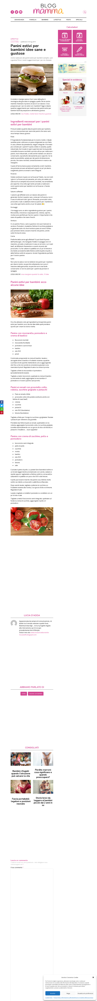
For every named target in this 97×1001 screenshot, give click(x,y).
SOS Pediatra (79, 93)
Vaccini (65, 93)
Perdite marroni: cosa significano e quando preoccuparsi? (43, 773)
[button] (93, 977)
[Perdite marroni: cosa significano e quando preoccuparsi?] (43, 759)
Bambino (45, 20)
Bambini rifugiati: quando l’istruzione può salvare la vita (20, 773)
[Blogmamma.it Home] (48, 9)
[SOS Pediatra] (79, 87)
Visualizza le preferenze (85, 993)
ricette (24, 693)
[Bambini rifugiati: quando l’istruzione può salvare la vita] (21, 759)
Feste (68, 20)
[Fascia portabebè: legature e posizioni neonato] (21, 786)
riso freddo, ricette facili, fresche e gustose (36, 114)
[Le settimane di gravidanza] (79, 100)
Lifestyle (57, 20)
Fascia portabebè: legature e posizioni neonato (21, 801)
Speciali (79, 20)
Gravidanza (19, 20)
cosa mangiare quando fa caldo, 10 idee (35, 274)
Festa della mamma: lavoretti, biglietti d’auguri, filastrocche (65, 109)
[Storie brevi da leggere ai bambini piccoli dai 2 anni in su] (43, 787)
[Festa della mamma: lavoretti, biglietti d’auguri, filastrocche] (65, 100)
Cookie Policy (49, 997)
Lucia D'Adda (15, 42)
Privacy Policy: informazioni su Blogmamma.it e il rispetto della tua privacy (73, 997)
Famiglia (32, 20)
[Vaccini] (65, 87)
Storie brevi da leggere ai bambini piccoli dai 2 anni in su (43, 801)
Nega (68, 993)
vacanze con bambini (35, 693)
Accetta (52, 993)
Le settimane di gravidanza (79, 107)
